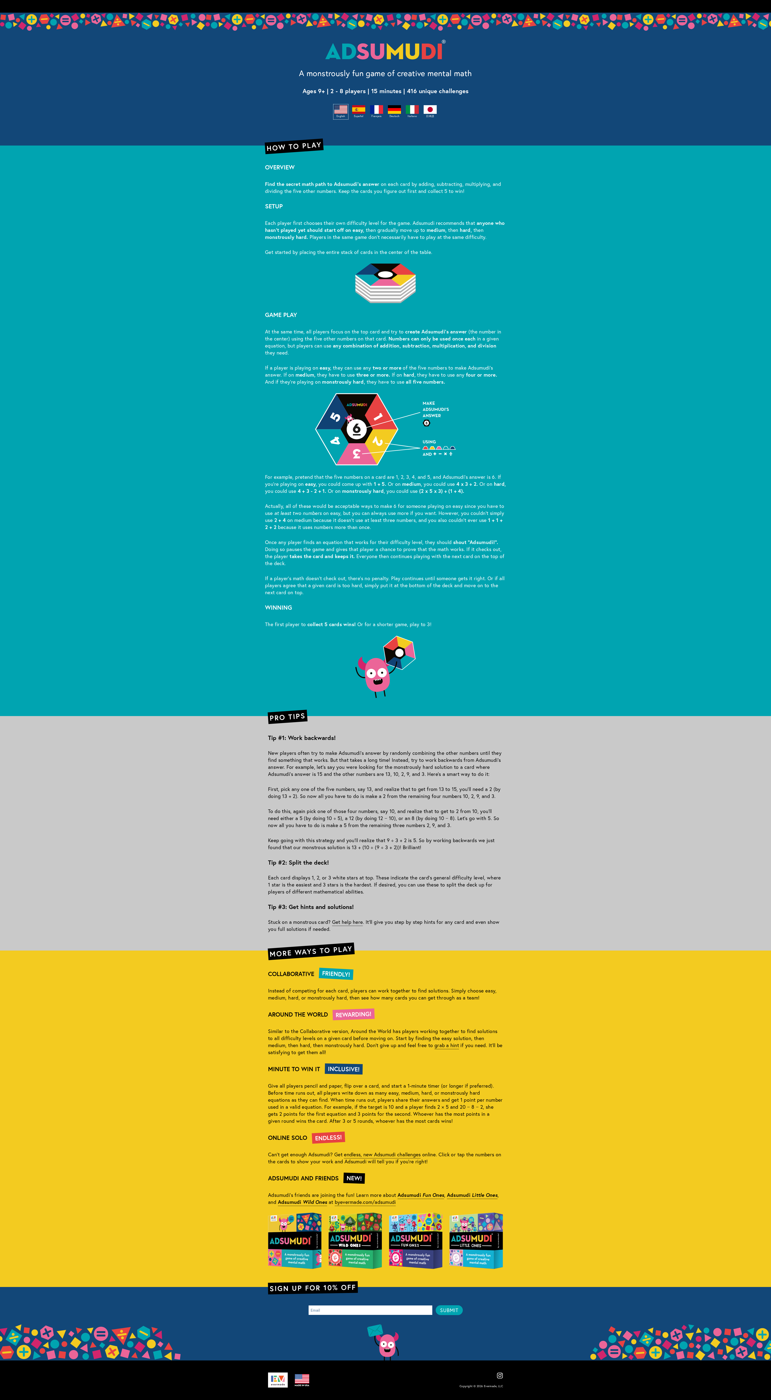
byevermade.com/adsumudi (365, 1202)
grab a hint (446, 1045)
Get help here (347, 922)
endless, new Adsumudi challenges (382, 1154)
